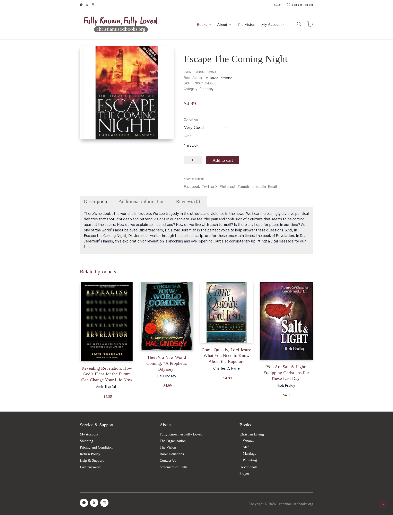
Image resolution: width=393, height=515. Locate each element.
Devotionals (248, 467)
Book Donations (172, 454)
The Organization (173, 441)
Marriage (249, 453)
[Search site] (299, 25)
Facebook (192, 187)
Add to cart (222, 160)
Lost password (90, 467)
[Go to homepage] (121, 24)
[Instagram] (104, 503)
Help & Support (92, 460)
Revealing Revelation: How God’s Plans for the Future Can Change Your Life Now (106, 374)
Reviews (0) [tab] (188, 201)
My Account (89, 434)
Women (248, 440)
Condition (191, 119)
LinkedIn (259, 187)
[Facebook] (84, 503)
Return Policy (90, 454)
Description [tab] (95, 201)
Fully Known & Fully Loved (181, 434)
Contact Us (168, 460)
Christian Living (251, 434)
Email (272, 187)
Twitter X (209, 187)
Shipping (86, 441)
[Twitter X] (94, 503)
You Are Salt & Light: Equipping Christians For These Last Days (286, 372)
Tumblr (244, 187)
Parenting (250, 460)
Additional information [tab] (142, 201)
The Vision (168, 447)
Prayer (244, 473)
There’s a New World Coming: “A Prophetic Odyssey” (166, 363)
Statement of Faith (173, 467)
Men (246, 447)
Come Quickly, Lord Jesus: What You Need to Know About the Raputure (226, 355)
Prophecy (206, 89)
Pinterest (227, 187)
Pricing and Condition (96, 447)
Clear (187, 136)
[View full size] (86, 52)
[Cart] (310, 24)
